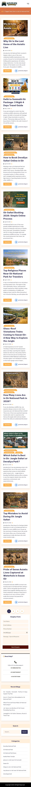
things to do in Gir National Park (12, 767)
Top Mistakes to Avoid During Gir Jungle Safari (15, 516)
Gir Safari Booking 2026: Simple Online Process (14, 215)
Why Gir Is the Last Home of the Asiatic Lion (14, 44)
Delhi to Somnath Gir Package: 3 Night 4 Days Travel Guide (14, 102)
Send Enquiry (15, 647)
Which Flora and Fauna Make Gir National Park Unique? (14, 703)
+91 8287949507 (15, 672)
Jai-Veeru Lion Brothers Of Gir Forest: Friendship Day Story (14, 709)
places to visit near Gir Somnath (12, 760)
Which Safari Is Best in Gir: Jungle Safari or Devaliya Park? (15, 458)
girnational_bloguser (23, 70)
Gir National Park (9, 38)
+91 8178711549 (15, 676)
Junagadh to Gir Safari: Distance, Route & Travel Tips (15, 714)
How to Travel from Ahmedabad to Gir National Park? (14, 698)
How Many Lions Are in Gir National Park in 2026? (15, 398)
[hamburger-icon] (28, 4)
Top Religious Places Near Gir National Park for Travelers (14, 273)
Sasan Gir (19, 452)
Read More (7, 70)
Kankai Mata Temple (9, 756)
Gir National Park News (9, 753)
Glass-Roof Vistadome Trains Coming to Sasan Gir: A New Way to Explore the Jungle (15, 334)
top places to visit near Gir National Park (14, 770)
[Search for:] (12, 732)
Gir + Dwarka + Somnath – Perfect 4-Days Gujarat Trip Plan (15, 693)
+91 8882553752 (15, 668)
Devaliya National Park (10, 152)
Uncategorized (7, 774)
